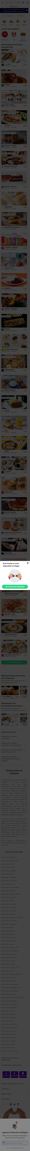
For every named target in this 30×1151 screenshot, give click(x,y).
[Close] (27, 563)
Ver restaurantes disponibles (15, 587)
